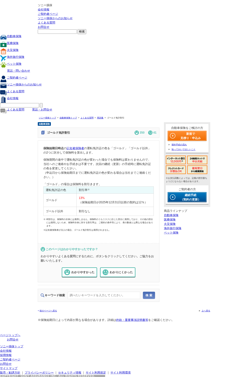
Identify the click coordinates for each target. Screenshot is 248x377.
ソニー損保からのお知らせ (55, 18)
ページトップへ (10, 335)
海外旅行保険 (15, 56)
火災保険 (13, 50)
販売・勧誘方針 (10, 372)
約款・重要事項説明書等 (132, 319)
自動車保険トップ (68, 118)
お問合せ (43, 26)
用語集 (100, 118)
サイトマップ (8, 368)
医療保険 (13, 43)
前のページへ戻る (48, 310)
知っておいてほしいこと (184, 149)
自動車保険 (14, 36)
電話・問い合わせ (18, 70)
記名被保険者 (75, 148)
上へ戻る (206, 310)
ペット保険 (14, 63)
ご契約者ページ (48, 13)
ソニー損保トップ (47, 118)
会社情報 (43, 9)
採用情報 (6, 355)
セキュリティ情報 (69, 372)
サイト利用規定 (96, 372)
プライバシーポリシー (39, 372)
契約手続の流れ (179, 144)
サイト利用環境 (120, 372)
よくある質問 (46, 22)
